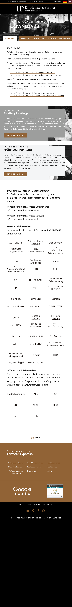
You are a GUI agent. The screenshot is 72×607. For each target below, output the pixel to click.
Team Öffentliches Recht (35, 463)
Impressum (24, 505)
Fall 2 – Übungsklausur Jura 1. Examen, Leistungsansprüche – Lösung (37, 95)
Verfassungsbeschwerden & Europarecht (16, 472)
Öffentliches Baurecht (15, 467)
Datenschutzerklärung (41, 505)
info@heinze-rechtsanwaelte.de (23, 210)
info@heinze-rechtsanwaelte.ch (22, 219)
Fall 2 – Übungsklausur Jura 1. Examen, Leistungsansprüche (33, 93)
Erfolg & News (32, 471)
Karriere (49, 471)
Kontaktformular (52, 467)
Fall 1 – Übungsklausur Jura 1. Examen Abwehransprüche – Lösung (36, 75)
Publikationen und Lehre (35, 467)
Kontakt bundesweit (53, 463)
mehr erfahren (15, 135)
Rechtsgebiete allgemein (16, 463)
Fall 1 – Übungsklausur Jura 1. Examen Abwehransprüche (33, 72)
